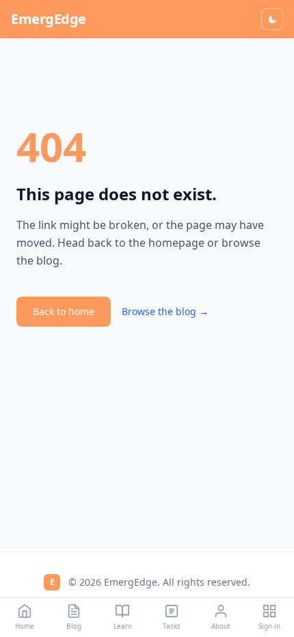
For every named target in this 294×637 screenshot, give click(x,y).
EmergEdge (48, 19)
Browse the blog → (165, 311)
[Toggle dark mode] (272, 19)
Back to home (63, 311)
